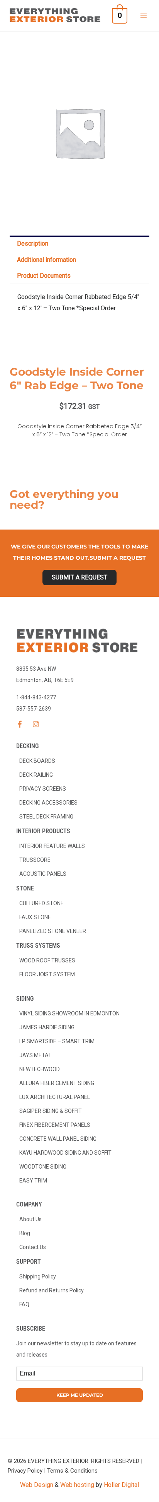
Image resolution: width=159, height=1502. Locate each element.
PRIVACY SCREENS (42, 789)
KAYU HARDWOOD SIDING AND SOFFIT (65, 1153)
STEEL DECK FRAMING (46, 816)
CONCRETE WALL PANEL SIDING (57, 1139)
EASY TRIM (33, 1180)
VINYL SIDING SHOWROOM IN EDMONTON (69, 1013)
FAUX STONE (35, 917)
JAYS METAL (35, 1055)
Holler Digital (121, 1484)
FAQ (24, 1304)
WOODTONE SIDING (42, 1167)
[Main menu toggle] (143, 15)
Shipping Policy (37, 1276)
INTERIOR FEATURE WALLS (52, 846)
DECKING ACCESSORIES (48, 803)
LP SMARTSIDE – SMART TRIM (57, 1041)
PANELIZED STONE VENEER (52, 931)
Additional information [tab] (46, 259)
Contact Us (32, 1247)
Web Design (36, 1484)
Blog (24, 1233)
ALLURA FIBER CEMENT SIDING (56, 1083)
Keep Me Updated (79, 1395)
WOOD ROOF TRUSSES (47, 960)
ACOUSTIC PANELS (42, 874)
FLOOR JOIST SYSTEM (47, 974)
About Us (30, 1219)
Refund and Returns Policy (51, 1290)
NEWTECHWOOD (39, 1069)
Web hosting (77, 1484)
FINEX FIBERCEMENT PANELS (54, 1125)
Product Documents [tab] (44, 275)
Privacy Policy (25, 1470)
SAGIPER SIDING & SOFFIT (50, 1111)
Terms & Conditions (72, 1470)
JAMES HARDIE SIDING (46, 1027)
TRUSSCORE (35, 860)
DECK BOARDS (37, 761)
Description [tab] (32, 243)
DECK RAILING (36, 775)
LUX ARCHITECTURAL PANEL (54, 1097)
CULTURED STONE (41, 903)
